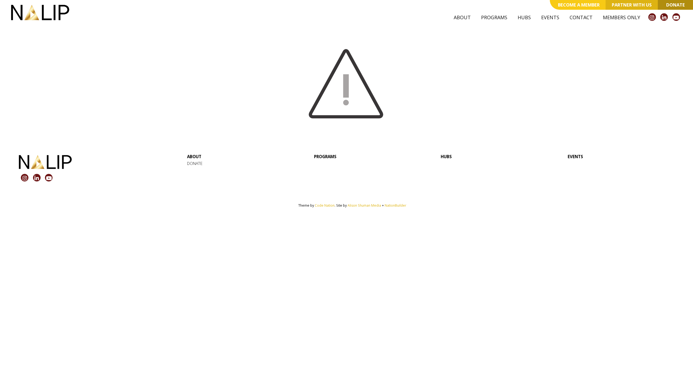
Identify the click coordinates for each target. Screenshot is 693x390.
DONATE (194, 163)
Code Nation (325, 205)
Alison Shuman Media (364, 205)
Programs (494, 17)
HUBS (446, 156)
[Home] (40, 12)
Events (550, 17)
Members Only (621, 17)
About (462, 17)
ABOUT (194, 156)
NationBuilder (395, 205)
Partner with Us (632, 5)
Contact (581, 17)
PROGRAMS (325, 156)
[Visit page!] (653, 17)
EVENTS (575, 156)
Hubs (524, 17)
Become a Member (579, 5)
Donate (675, 5)
